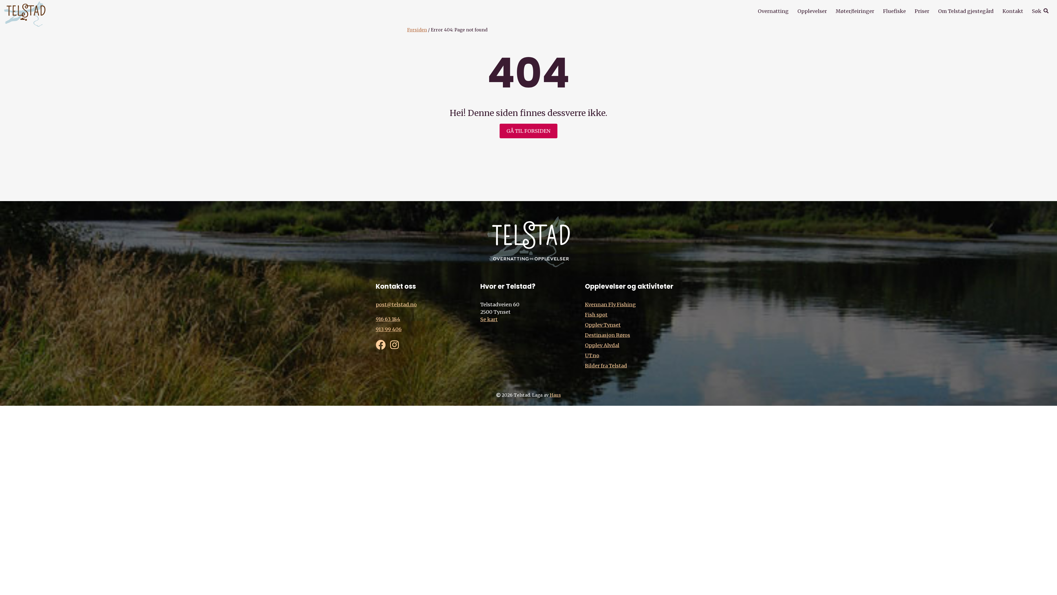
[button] (1040, 11)
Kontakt (1012, 11)
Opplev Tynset (603, 325)
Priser (922, 11)
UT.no (592, 355)
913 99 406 (389, 329)
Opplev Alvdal (602, 345)
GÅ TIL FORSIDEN (528, 131)
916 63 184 (388, 319)
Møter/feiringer (855, 11)
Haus (555, 395)
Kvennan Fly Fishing (610, 304)
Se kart (489, 319)
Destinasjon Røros (607, 335)
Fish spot (596, 315)
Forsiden (417, 30)
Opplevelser (812, 11)
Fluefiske (894, 11)
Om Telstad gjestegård (966, 11)
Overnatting (773, 11)
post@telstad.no (396, 304)
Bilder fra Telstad (606, 366)
